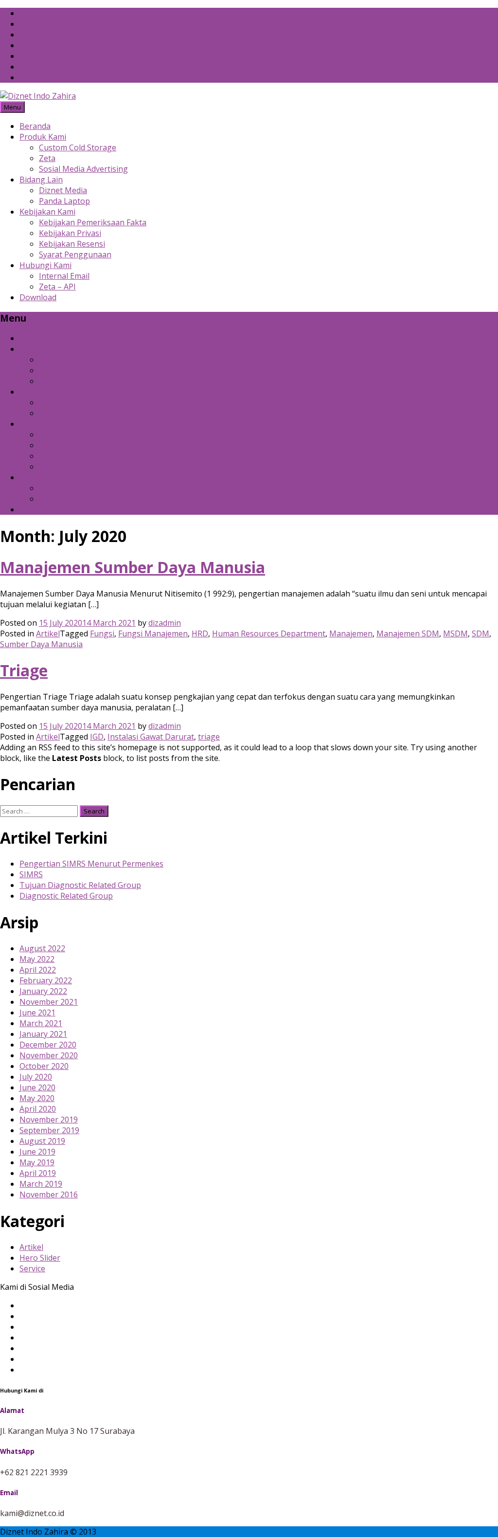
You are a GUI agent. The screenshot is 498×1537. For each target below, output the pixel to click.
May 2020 (36, 1098)
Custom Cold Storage (77, 147)
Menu (12, 107)
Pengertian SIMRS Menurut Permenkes (91, 863)
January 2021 (43, 1034)
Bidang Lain (41, 179)
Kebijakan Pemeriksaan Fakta (92, 222)
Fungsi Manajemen (153, 633)
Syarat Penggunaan (75, 254)
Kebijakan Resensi (72, 243)
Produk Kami (42, 136)
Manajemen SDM (407, 633)
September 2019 (49, 1130)
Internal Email (64, 276)
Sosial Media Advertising (83, 168)
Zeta (47, 158)
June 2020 (37, 1087)
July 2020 (35, 1076)
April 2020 (37, 1108)
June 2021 (37, 1012)
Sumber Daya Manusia (41, 644)
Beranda (35, 126)
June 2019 (37, 1151)
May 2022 (36, 959)
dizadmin (164, 622)
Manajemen (351, 633)
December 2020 (47, 1044)
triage (209, 736)
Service (32, 1268)
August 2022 (42, 948)
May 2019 (36, 1162)
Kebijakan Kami (47, 211)
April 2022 (37, 969)
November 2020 (48, 1055)
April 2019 (37, 1173)
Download (37, 297)
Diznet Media (63, 190)
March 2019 (40, 1183)
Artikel (48, 633)
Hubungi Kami (45, 265)
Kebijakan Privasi (70, 233)
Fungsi (102, 633)
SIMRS (31, 874)
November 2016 (48, 1194)
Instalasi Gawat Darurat (150, 736)
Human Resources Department (268, 633)
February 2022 (45, 980)
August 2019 (42, 1141)
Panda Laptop (64, 201)
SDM (480, 633)
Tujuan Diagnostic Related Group (80, 885)
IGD (97, 736)
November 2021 (48, 1001)
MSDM (455, 633)
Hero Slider (39, 1257)
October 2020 (44, 1066)
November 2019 (48, 1119)
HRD (200, 633)
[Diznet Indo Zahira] (38, 95)
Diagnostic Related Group (66, 895)
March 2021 (40, 1023)
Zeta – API (57, 286)
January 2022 (43, 991)
